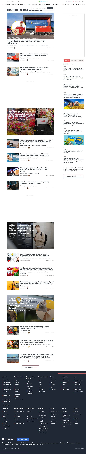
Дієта (64, 384)
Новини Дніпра (7, 384)
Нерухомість (30, 386)
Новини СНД (78, 387)
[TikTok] (79, 2)
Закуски (76, 423)
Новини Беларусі (79, 391)
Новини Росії (78, 384)
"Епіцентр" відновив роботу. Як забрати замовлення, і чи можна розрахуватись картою (34, 169)
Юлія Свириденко (43, 433)
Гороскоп (5, 411)
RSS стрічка (40, 444)
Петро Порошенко (43, 428)
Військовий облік (31, 421)
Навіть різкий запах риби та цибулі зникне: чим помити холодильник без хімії (74, 70)
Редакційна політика (34, 442)
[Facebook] (67, 2)
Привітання (6, 428)
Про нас (4, 442)
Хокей (40, 387)
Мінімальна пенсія (67, 422)
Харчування (66, 382)
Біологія (53, 384)
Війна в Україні (19, 408)
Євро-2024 (41, 389)
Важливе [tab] (81, 60)
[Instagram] (77, 2)
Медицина (17, 389)
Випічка (76, 411)
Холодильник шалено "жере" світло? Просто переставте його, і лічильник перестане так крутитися (73, 169)
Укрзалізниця (30, 393)
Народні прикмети (55, 414)
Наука (52, 377)
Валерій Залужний (43, 423)
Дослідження (66, 389)
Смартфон (53, 389)
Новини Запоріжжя (6, 392)
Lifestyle (5, 408)
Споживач (5, 414)
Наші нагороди (70, 442)
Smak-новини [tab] (74, 60)
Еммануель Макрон (41, 420)
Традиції (53, 416)
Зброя (16, 418)
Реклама (62, 442)
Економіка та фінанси (30, 377)
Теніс (40, 384)
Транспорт (29, 383)
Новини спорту (43, 377)
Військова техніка (19, 423)
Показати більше (28, 367)
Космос (52, 382)
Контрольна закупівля (35, 4)
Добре (50, 7)
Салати (76, 421)
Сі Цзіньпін (41, 417)
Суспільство (18, 377)
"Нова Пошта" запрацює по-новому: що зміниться (26, 42)
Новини (4, 377)
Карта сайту (15, 444)
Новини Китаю (78, 389)
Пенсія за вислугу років (67, 425)
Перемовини (18, 416)
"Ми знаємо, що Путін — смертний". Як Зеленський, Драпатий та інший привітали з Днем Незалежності (74, 96)
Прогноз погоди (19, 398)
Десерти (77, 418)
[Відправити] (18, 2)
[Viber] (69, 1)
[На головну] (43, 1)
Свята (52, 408)
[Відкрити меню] (3, 1)
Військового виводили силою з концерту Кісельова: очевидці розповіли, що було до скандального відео (73, 87)
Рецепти (76, 408)
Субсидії (17, 387)
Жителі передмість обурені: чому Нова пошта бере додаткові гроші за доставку (23, 228)
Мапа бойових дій (19, 411)
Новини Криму (6, 401)
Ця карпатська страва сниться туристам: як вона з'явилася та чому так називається (73, 78)
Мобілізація (30, 408)
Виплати (17, 384)
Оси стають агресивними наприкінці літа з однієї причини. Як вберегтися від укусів (74, 124)
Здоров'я (65, 377)
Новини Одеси (6, 387)
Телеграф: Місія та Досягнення (27, 444)
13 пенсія (65, 411)
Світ (75, 377)
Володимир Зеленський (42, 412)
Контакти (78, 442)
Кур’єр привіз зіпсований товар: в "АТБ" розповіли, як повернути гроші (35, 68)
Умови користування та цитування (49, 442)
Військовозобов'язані (32, 418)
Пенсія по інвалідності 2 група (66, 415)
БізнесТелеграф (57, 4)
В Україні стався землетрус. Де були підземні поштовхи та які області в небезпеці (73, 151)
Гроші (28, 381)
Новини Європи (79, 380)
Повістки (29, 411)
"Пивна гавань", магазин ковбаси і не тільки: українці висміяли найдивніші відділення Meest (36, 141)
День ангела (54, 421)
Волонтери (17, 421)
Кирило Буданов (43, 426)
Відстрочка (29, 416)
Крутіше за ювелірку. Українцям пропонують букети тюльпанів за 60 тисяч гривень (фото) (36, 268)
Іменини (53, 423)
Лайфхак (5, 423)
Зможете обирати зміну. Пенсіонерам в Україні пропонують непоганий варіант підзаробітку (37, 282)
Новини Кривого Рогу (7, 396)
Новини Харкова (7, 382)
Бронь (28, 414)
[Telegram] (71, 2)
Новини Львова (7, 389)
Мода (4, 416)
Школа (16, 391)
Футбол (40, 380)
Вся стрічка (67, 64)
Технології (53, 380)
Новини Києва (6, 380)
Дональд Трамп (43, 415)
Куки (44, 7)
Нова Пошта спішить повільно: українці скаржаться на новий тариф (34, 182)
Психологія (65, 387)
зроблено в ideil (79, 448)
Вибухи (17, 414)
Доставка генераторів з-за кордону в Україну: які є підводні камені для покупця (36, 341)
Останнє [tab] (67, 60)
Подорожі (5, 418)
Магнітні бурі (6, 425)
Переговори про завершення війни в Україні (14, 4)
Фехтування (42, 391)
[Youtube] (73, 2)
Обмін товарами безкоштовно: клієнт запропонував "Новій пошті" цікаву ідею (35, 255)
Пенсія (64, 408)
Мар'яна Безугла (43, 430)
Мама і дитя (66, 380)
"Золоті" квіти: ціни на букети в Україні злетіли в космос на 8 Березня (21, 114)
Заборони (53, 418)
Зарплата (17, 380)
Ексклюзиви (47, 4)
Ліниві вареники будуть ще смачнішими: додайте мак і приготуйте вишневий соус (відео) (73, 115)
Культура (5, 421)
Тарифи (29, 388)
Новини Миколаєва (6, 404)
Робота (17, 382)
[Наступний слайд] (84, 4)
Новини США (78, 382)
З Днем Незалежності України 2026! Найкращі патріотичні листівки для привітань (73, 132)
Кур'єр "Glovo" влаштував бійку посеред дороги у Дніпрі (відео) (35, 327)
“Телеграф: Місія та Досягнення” (72, 4)
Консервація (78, 414)
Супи (76, 416)
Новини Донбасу (7, 399)
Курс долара (30, 391)
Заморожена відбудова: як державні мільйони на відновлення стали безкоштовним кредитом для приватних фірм (74, 160)
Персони (40, 408)
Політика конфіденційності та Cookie (17, 442)
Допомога (17, 396)
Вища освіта (18, 394)
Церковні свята (54, 411)
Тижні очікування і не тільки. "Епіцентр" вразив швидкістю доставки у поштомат (35, 154)
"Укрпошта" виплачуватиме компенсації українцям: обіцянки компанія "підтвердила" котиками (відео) (22, 303)
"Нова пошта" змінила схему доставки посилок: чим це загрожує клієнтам (34, 54)
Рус (83, 1)
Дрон (52, 387)
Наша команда (6, 444)
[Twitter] (75, 1)
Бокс (40, 382)
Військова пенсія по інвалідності (67, 419)
